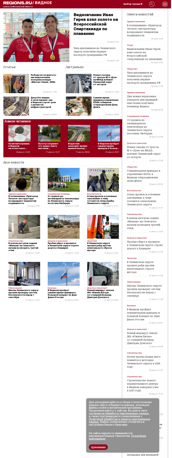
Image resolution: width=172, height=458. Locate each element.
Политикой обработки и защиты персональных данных (119, 421)
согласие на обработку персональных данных (119, 413)
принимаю (98, 447)
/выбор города (131, 4)
